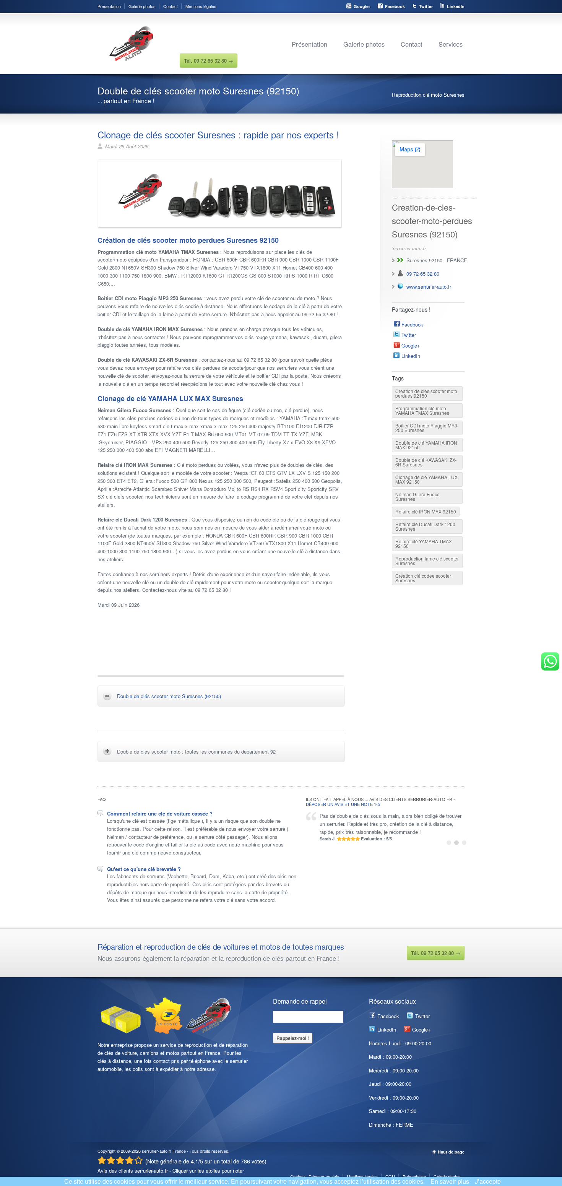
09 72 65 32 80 (422, 273)
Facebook (395, 6)
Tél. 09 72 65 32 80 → (435, 953)
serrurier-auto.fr (156, 1151)
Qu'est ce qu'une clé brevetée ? (144, 868)
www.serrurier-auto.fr (428, 286)
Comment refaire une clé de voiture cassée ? (160, 813)
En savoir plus (449, 1181)
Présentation (109, 6)
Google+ (362, 6)
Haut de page (451, 1152)
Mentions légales (200, 6)
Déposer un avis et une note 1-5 (343, 804)
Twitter (426, 6)
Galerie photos (142, 6)
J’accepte (488, 1181)
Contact (170, 6)
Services (451, 44)
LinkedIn (456, 6)
